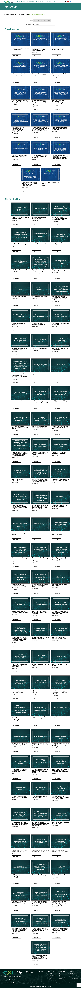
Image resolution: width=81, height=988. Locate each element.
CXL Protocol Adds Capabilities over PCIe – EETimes (60, 822)
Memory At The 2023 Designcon (17, 480)
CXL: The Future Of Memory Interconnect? (19, 401)
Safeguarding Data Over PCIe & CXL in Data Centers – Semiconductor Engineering (60, 770)
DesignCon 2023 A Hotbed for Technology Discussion (60, 453)
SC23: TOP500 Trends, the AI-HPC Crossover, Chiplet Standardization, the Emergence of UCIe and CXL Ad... (20, 375)
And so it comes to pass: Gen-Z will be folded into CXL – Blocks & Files (60, 718)
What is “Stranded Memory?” (40, 348)
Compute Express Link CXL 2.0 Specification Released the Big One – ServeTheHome (60, 797)
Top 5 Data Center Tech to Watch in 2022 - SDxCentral (59, 638)
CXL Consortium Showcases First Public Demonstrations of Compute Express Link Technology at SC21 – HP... (20, 718)
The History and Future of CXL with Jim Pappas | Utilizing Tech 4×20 (40, 453)
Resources (48, 1)
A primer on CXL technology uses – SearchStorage (60, 505)
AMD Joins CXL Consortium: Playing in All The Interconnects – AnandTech (19, 903)
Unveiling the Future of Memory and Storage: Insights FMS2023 (20, 428)
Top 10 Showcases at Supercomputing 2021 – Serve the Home (40, 691)
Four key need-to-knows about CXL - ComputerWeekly (20, 612)
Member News (51, 975)
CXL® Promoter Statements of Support (50, 183)
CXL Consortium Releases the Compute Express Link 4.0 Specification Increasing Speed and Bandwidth (40, 48)
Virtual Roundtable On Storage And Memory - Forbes (40, 638)
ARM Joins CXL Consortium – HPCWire (60, 875)
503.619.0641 (14, 980)
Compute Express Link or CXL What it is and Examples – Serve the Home (20, 770)
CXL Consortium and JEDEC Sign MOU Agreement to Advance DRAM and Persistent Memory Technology (60, 75)
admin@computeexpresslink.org (14, 976)
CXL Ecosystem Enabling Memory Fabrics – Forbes (39, 532)
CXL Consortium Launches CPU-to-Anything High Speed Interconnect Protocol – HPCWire (40, 930)
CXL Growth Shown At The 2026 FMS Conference (20, 217)
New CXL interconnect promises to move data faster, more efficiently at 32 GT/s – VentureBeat (40, 823)
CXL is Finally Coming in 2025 (19, 270)
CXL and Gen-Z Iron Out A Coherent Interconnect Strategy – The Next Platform (60, 850)
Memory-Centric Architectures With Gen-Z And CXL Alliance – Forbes (40, 850)
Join (71, 975)
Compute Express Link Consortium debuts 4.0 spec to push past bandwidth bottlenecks (19, 244)
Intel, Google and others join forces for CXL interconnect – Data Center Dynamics (60, 929)
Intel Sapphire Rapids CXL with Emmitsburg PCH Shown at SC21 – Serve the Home (20, 691)
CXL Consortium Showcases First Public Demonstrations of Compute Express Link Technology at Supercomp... (40, 129)
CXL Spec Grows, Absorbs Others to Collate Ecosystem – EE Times (20, 533)
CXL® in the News (38, 20)
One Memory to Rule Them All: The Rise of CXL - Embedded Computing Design (60, 612)
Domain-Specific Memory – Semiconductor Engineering (19, 797)
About (55, 1)
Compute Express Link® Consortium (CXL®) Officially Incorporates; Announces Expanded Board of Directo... (60, 157)
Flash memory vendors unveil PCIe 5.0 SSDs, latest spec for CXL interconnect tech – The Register (20, 559)
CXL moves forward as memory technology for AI (39, 324)
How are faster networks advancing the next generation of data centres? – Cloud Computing (60, 903)
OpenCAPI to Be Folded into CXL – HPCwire (59, 585)
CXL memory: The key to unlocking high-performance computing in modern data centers (60, 298)
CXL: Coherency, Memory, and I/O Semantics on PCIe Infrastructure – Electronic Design (40, 771)
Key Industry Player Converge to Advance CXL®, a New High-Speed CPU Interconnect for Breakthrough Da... (30, 184)
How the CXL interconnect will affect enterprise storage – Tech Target (60, 745)
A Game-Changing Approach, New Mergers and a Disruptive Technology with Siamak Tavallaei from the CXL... (20, 454)
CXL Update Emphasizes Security (59, 243)
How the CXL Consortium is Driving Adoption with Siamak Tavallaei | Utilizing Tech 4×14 (40, 480)
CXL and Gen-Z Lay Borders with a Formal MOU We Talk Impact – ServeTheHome (19, 850)
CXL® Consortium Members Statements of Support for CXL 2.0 (20, 156)
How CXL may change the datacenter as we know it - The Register (39, 612)
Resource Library (63, 978)
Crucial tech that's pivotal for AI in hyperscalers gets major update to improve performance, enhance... (40, 271)
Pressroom (50, 973)
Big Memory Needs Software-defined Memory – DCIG (20, 744)
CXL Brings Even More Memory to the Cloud (60, 324)
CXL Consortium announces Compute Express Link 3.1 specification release (39, 75)
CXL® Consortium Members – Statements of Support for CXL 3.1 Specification (20, 75)
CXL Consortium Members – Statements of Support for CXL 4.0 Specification (20, 48)
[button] (75, 2)
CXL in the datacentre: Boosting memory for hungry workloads (40, 402)
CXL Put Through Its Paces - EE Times (40, 664)
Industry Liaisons (74, 978)
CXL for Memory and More (19, 296)
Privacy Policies (47, 986)
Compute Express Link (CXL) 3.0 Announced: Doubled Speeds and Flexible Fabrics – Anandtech (20, 586)
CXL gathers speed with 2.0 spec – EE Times (39, 797)
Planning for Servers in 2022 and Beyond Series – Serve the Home (40, 745)
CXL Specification (21, 1)
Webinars (61, 975)
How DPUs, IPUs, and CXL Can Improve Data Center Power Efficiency (60, 428)
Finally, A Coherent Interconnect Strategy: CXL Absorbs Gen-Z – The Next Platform (59, 691)
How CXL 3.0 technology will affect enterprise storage (39, 427)
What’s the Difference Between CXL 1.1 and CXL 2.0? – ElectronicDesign (60, 533)
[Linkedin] (70, 1)
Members (72, 973)
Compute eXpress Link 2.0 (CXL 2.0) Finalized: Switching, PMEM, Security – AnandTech (20, 823)
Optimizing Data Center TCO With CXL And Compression (40, 243)
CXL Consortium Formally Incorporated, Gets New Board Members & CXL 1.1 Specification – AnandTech (40, 876)
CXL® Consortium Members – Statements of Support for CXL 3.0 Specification (20, 102)
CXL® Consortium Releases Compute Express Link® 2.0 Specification (59, 129)
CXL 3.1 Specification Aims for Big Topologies (60, 348)
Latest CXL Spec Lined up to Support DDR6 (39, 373)
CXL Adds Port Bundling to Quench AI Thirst (39, 217)
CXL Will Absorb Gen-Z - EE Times (59, 664)
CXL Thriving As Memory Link (40, 296)
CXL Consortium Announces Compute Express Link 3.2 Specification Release (60, 48)
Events (49, 978)
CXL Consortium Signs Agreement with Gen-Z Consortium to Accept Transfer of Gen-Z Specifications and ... (18, 130)
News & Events (39, 1)
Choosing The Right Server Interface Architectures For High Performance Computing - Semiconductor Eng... (20, 639)
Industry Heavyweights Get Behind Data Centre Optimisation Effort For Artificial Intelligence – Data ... (40, 957)
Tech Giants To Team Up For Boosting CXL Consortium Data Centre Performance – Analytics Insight (19, 930)
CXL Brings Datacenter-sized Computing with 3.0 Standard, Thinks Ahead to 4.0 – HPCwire (40, 586)
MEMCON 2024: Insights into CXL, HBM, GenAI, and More (19, 348)
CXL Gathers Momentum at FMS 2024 (19, 324)
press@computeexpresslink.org (36, 14)
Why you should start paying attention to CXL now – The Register (40, 559)
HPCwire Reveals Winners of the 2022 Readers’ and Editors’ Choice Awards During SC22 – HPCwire (20, 506)
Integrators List (30, 1)
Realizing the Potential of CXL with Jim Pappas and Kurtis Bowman (60, 402)
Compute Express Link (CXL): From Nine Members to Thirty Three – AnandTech (40, 903)
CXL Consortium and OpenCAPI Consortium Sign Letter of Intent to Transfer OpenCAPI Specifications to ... (60, 102)
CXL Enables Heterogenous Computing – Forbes (19, 875)
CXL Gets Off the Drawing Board (59, 373)
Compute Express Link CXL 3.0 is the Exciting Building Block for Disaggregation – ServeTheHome (60, 559)
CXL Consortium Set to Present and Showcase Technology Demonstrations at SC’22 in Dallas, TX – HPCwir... (40, 506)
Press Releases (47, 20)
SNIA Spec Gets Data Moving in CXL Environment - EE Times (60, 480)
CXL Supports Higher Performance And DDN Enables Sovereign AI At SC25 (60, 218)
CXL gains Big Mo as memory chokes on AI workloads (60, 270)
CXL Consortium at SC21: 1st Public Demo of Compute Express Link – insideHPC (39, 718)
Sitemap (13, 982)
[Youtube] (68, 1)
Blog (60, 973)
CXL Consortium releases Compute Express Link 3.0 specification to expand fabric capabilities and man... (40, 102)
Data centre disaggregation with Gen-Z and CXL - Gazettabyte (19, 665)
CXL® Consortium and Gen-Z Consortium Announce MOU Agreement (40, 156)
